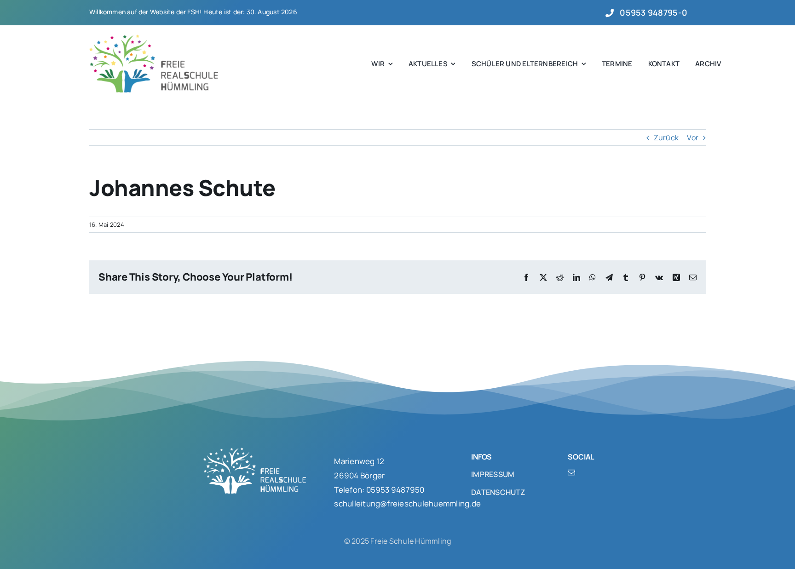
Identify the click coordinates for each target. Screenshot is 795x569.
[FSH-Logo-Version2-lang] (153, 38)
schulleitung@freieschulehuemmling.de (407, 503)
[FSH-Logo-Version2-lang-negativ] (254, 451)
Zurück (666, 137)
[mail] (571, 472)
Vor (692, 137)
